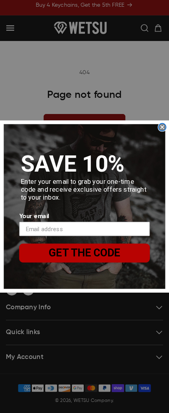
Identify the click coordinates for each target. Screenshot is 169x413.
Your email (34, 215)
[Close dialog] (162, 127)
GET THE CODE (84, 253)
